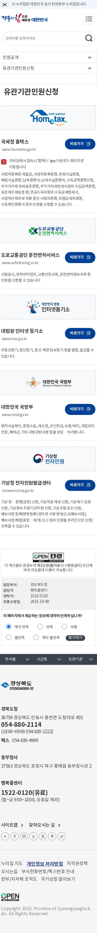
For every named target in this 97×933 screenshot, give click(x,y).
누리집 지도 (12, 863)
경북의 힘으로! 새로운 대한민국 (24, 21)
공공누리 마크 (10, 897)
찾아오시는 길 (42, 825)
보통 (74, 627)
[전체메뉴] (89, 19)
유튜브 (5, 836)
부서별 (10, 659)
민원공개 (10, 57)
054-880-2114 (21, 725)
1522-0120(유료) (24, 793)
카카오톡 (52, 836)
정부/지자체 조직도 (19, 879)
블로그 (33, 836)
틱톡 (62, 836)
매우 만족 (22, 627)
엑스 (43, 836)
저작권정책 (77, 863)
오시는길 (9, 872)
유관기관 (75, 659)
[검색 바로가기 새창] (89, 38)
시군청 (42, 659)
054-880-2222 (39, 732)
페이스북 (15, 836)
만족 (49, 627)
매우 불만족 (51, 638)
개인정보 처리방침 (45, 864)
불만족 (20, 638)
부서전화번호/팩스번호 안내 (48, 872)
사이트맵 (9, 825)
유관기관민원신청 (18, 68)
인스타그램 (24, 836)
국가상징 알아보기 (58, 879)
